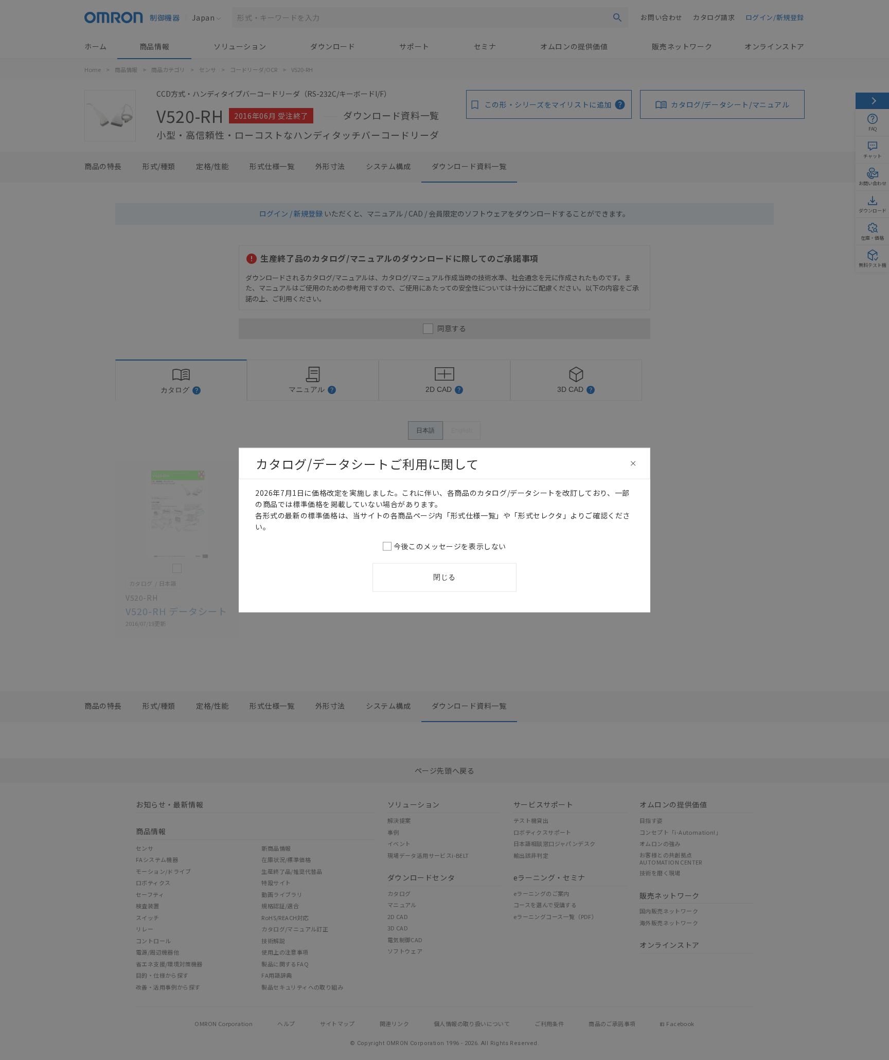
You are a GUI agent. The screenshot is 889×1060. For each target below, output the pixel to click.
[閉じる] (633, 463)
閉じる (444, 577)
